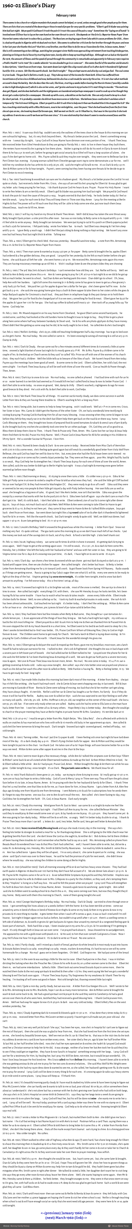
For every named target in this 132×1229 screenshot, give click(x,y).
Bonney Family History (20, 1226)
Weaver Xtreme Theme (120, 1226)
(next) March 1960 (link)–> (66, 1218)
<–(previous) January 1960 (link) (66, 1213)
